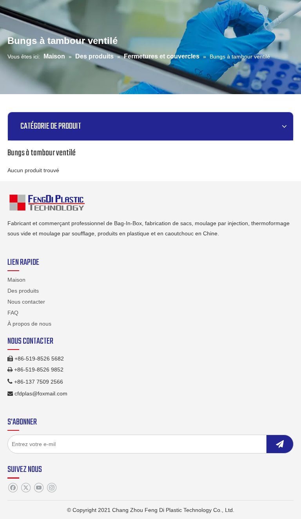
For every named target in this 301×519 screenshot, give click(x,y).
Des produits (23, 291)
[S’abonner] (280, 444)
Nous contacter (26, 302)
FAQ (12, 313)
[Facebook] (13, 488)
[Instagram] (51, 488)
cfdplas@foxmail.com (41, 393)
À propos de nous (29, 324)
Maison (16, 280)
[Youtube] (39, 488)
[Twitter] (26, 488)
